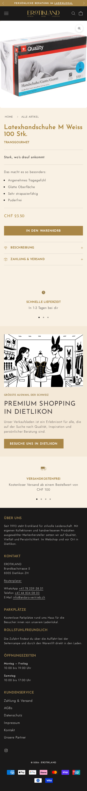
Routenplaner (13, 581)
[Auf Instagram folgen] (6, 750)
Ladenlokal (63, 3)
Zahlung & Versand (18, 700)
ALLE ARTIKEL (30, 117)
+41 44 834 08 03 (27, 593)
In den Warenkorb (43, 230)
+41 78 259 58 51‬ (31, 588)
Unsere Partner (15, 737)
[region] (43, 299)
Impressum (12, 722)
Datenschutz (13, 715)
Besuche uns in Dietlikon (34, 443)
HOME (9, 117)
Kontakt (9, 730)
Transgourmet (17, 142)
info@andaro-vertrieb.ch (29, 597)
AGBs (8, 708)
